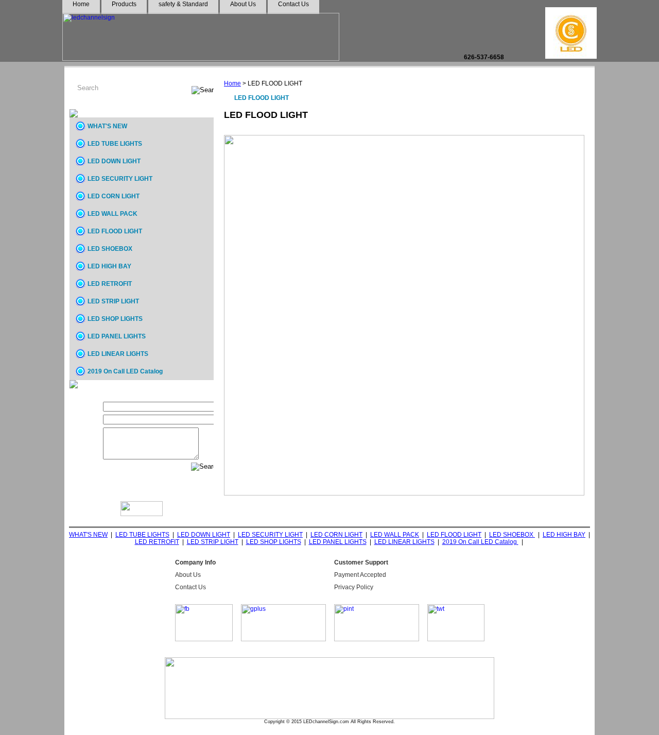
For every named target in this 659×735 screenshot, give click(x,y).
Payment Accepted (360, 574)
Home (232, 83)
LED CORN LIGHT (114, 196)
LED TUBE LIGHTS (115, 143)
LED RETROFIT (110, 283)
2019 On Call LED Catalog (125, 371)
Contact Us (190, 587)
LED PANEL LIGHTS (117, 336)
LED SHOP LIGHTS (115, 318)
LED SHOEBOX (110, 248)
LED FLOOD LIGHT (115, 231)
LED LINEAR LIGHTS (118, 353)
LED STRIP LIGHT (113, 301)
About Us (188, 574)
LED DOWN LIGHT (114, 161)
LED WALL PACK (112, 213)
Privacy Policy (353, 587)
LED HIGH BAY (109, 266)
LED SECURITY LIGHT (120, 178)
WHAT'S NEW (107, 126)
